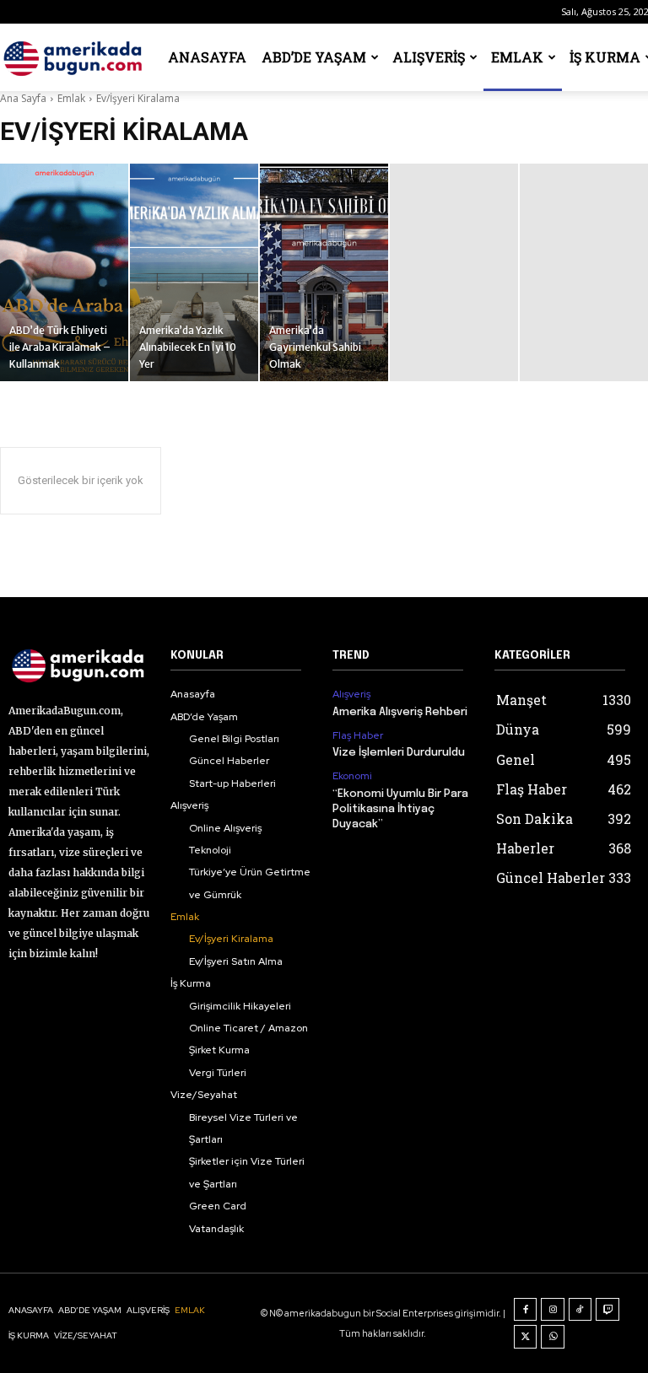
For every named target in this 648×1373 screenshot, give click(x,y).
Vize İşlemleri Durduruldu (398, 752)
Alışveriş (428, 57)
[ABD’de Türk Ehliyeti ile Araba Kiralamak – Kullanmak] (64, 272)
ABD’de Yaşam (314, 57)
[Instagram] (552, 1310)
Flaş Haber (357, 735)
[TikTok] (580, 1310)
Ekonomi (352, 776)
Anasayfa (207, 57)
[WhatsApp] (552, 1337)
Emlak (517, 57)
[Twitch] (607, 1310)
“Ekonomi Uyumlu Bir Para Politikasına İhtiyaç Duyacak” (400, 809)
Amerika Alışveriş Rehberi (399, 712)
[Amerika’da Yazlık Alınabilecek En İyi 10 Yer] (194, 272)
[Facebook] (525, 1310)
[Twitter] (525, 1337)
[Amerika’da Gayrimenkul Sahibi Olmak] (324, 272)
